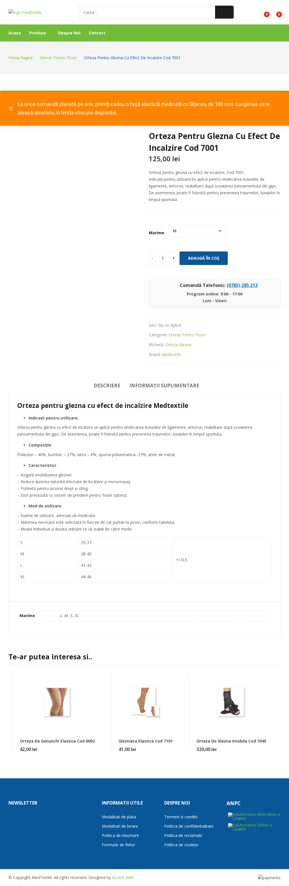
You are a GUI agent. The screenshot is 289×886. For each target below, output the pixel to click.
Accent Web (123, 877)
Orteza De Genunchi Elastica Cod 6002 (57, 741)
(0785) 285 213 (242, 285)
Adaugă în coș (203, 258)
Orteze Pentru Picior (186, 334)
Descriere (107, 385)
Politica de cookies (181, 844)
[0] (262, 12)
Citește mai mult (266, 746)
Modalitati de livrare (120, 826)
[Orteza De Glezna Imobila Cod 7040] (231, 702)
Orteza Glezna (178, 344)
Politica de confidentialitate (189, 826)
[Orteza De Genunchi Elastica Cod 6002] (57, 702)
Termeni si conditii (181, 816)
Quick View (94, 679)
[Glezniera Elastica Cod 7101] (146, 702)
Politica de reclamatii (183, 835)
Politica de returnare (120, 835)
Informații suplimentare (164, 385)
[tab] (107, 386)
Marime (156, 233)
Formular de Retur (118, 844)
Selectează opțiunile (94, 746)
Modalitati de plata (119, 816)
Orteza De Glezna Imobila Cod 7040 (231, 741)
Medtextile (171, 354)
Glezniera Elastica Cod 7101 (146, 741)
